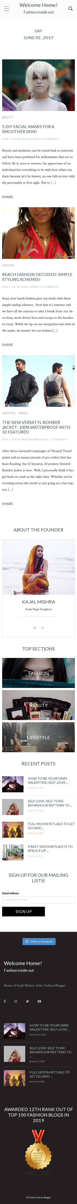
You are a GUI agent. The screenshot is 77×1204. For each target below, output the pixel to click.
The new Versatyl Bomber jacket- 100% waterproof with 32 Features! (36, 427)
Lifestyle (8, 413)
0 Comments (50, 139)
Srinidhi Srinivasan (34, 439)
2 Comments (59, 439)
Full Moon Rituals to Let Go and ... (50, 1074)
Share (7, 197)
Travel (23, 413)
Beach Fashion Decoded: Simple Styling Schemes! (37, 277)
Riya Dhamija (30, 139)
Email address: (10, 893)
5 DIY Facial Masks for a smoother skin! (28, 129)
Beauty (7, 117)
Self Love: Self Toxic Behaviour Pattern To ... (50, 803)
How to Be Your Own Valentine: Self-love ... (48, 780)
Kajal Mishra (30, 286)
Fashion (8, 265)
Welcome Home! (38, 5)
